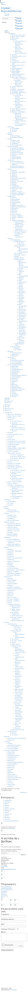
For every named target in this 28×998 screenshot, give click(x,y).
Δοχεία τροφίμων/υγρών (21, 271)
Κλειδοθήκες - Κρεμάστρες (19, 92)
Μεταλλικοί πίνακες (17, 145)
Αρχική (6, 30)
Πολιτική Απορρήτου (6, 886)
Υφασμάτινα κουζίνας (18, 220)
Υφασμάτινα (11, 196)
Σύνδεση (7, 15)
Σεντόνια (14, 197)
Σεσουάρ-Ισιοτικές (16, 387)
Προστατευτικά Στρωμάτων (19, 206)
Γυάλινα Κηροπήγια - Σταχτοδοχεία (20, 124)
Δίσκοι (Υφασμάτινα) (20, 231)
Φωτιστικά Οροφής (17, 363)
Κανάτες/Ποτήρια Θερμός (21, 285)
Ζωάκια (14, 87)
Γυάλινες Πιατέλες (20, 41)
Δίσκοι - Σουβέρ (16, 69)
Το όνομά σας (5, 914)
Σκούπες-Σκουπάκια (17, 390)
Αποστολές (4, 892)
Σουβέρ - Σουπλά (19, 258)
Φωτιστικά (11, 357)
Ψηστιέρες (14, 396)
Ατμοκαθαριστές (16, 371)
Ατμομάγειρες (15, 372)
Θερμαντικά (15, 378)
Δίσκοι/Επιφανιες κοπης (18, 729)
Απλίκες (14, 359)
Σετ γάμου (14, 130)
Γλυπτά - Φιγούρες (17, 75)
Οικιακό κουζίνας (16, 240)
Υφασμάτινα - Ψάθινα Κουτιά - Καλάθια (19, 106)
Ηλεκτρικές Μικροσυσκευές (15, 365)
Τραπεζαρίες (15, 185)
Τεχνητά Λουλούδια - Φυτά (19, 56)
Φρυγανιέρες (15, 395)
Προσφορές (8, 398)
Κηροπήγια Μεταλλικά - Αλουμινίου (18, 115)
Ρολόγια (10, 134)
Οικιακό (10, 238)
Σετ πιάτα (21, 243)
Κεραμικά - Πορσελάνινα (18, 80)
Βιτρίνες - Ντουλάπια (17, 181)
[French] (18, 23)
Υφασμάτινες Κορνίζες (18, 148)
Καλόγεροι (14, 176)
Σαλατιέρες (22, 318)
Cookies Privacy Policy (6, 888)
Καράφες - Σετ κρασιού (18, 89)
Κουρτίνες (14, 209)
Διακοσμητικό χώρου (17, 68)
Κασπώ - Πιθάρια (16, 110)
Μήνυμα (3, 932)
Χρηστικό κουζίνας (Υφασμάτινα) (20, 222)
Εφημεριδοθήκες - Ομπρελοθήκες (16, 71)
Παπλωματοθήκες (16, 202)
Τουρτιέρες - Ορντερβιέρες (22, 326)
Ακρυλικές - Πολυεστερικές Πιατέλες (19, 48)
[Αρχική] (2, 2)
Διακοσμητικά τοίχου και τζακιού (16, 443)
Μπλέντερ (14, 384)
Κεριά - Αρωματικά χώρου (18, 109)
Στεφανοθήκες (15, 128)
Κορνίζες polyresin (16, 157)
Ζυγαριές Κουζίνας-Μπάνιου (19, 375)
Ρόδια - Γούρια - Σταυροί (18, 36)
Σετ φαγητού (18, 253)
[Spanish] (19, 28)
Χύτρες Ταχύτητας (21, 339)
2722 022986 (4, 866)
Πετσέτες (14, 212)
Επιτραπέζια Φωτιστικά (18, 360)
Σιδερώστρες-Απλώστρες (18, 389)
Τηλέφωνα (14, 57)
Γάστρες (21, 268)
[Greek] (18, 18)
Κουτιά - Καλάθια (16, 93)
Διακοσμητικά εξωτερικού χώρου (16, 441)
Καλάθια (17, 348)
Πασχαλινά (15, 356)
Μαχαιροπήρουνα (20, 246)
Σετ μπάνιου (18, 349)
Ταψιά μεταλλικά (22, 323)
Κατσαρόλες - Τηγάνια (22, 293)
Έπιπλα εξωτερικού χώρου (19, 178)
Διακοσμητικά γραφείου (18, 74)
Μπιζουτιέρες (15, 38)
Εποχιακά (10, 351)
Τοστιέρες (14, 393)
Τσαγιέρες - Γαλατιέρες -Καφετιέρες (22, 330)
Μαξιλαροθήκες (16, 199)
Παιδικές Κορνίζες (16, 158)
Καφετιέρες (15, 380)
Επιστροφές (4, 891)
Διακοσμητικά (11, 33)
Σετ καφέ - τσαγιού (20, 255)
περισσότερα (23, 792)
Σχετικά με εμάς (9, 408)
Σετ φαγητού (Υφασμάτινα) (19, 228)
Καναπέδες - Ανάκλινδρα (18, 172)
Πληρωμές (4, 894)
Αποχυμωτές (15, 368)
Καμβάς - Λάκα (16, 140)
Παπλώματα (15, 200)
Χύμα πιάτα (22, 244)
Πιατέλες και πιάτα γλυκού (22, 309)
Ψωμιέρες (21, 342)
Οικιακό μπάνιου (16, 346)
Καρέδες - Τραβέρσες (17, 217)
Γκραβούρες (15, 143)
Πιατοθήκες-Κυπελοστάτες (22, 312)
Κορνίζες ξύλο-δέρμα (17, 90)
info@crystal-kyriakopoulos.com (8, 869)
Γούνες (13, 218)
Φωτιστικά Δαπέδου (17, 362)
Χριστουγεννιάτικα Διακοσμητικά (17, 353)
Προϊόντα (7, 32)
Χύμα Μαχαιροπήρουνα (20, 636)
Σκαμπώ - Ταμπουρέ (17, 191)
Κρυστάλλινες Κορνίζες (18, 149)
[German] (19, 25)
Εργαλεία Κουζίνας (21, 278)
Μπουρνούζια (15, 208)
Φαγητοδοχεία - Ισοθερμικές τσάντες (22, 334)
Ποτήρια (17, 256)
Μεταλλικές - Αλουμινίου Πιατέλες (20, 52)
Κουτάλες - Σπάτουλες (22, 296)
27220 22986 (11, 828)
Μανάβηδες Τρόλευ (22, 302)
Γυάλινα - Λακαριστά (21, 78)
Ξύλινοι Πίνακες (16, 142)
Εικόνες (10, 133)
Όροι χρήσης (4, 896)
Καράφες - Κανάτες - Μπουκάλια (22, 289)
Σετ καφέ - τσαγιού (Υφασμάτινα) (20, 233)
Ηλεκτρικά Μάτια (16, 377)
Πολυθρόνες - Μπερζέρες (18, 193)
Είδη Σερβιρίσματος (20, 241)
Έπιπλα (10, 169)
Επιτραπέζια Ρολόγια (17, 137)
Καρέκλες (14, 173)
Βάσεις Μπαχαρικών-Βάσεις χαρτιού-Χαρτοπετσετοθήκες (20, 650)
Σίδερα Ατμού (15, 386)
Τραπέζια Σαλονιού (17, 187)
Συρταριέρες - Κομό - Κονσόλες (16, 570)
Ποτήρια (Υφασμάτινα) (19, 236)
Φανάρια (14, 54)
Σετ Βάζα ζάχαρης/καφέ (23, 320)
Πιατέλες (14, 39)
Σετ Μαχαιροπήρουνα (20, 633)
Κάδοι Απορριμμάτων (23, 281)
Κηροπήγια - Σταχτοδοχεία (19, 112)
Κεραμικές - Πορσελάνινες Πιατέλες (19, 44)
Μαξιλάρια (15, 211)
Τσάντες (14, 59)
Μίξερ (13, 383)
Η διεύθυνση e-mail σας (7, 919)
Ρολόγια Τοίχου (16, 136)
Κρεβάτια (14, 175)
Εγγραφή (7, 14)
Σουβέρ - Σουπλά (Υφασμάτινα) (19, 225)
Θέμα (3, 924)
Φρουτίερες (22, 337)
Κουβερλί (14, 203)
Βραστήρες (15, 374)
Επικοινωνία (8, 402)
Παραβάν (14, 184)
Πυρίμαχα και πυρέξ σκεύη (22, 315)
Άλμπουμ (14, 155)
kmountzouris (13, 989)
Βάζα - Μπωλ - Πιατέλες (18, 77)
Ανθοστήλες (15, 179)
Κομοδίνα (14, 170)
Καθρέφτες (11, 160)
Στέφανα (14, 131)
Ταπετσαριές (15, 60)
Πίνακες (10, 139)
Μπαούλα (14, 182)
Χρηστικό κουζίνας (20, 259)
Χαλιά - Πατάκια (16, 214)
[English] (18, 20)
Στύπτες (14, 392)
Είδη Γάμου (11, 127)
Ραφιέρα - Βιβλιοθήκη (17, 194)
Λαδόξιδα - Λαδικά (21, 299)
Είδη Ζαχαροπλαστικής (20, 659)
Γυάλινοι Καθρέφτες (17, 161)
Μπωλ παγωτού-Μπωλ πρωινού (23, 306)
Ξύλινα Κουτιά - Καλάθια (19, 96)
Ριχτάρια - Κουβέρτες (17, 215)
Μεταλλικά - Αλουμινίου (18, 83)
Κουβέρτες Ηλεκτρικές (18, 205)
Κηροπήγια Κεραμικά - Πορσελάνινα (20, 118)
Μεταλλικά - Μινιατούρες (18, 35)
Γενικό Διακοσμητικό (17, 86)
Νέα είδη (7, 399)
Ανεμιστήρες (15, 366)
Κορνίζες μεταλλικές (17, 154)
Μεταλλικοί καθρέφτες (18, 166)
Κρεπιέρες (14, 381)
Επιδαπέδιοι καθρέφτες (18, 167)
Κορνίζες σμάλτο (16, 151)
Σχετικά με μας (9, 401)
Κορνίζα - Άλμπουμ (13, 146)
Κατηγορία (4, 929)
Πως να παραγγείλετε (7, 889)
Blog (2, 897)
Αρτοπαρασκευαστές (17, 369)
